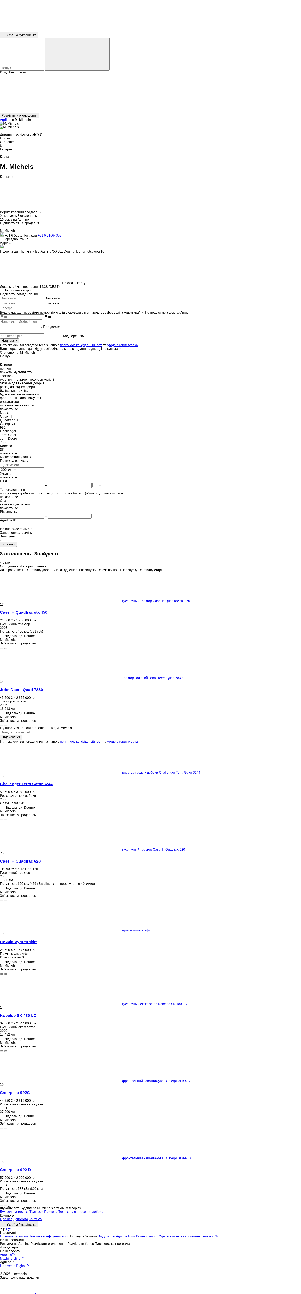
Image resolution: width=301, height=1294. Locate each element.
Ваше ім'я (52, 298)
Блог (131, 1236)
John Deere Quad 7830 (21, 689)
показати (8, 544)
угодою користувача (122, 345)
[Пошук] (77, 54)
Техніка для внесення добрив (80, 1211)
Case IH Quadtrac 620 (20, 861)
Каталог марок (147, 1236)
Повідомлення (54, 327)
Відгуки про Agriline (112, 1236)
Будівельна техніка (14, 1211)
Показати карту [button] (73, 283)
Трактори (36, 1211)
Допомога (20, 1219)
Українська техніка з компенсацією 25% (188, 1236)
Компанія (52, 303)
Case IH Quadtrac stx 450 (24, 612)
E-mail (49, 317)
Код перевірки (74, 336)
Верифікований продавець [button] (21, 212)
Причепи (51, 1211)
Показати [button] (30, 235)
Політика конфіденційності (49, 1236)
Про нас (6, 1219)
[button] (150, 93)
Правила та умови (14, 1236)
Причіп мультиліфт (18, 942)
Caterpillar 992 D (15, 1170)
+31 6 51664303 (49, 235)
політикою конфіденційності (81, 345)
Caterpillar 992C (15, 1092)
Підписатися (11, 737)
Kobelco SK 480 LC (18, 1015)
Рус (8, 1229)
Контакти (35, 1219)
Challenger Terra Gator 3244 (26, 784)
